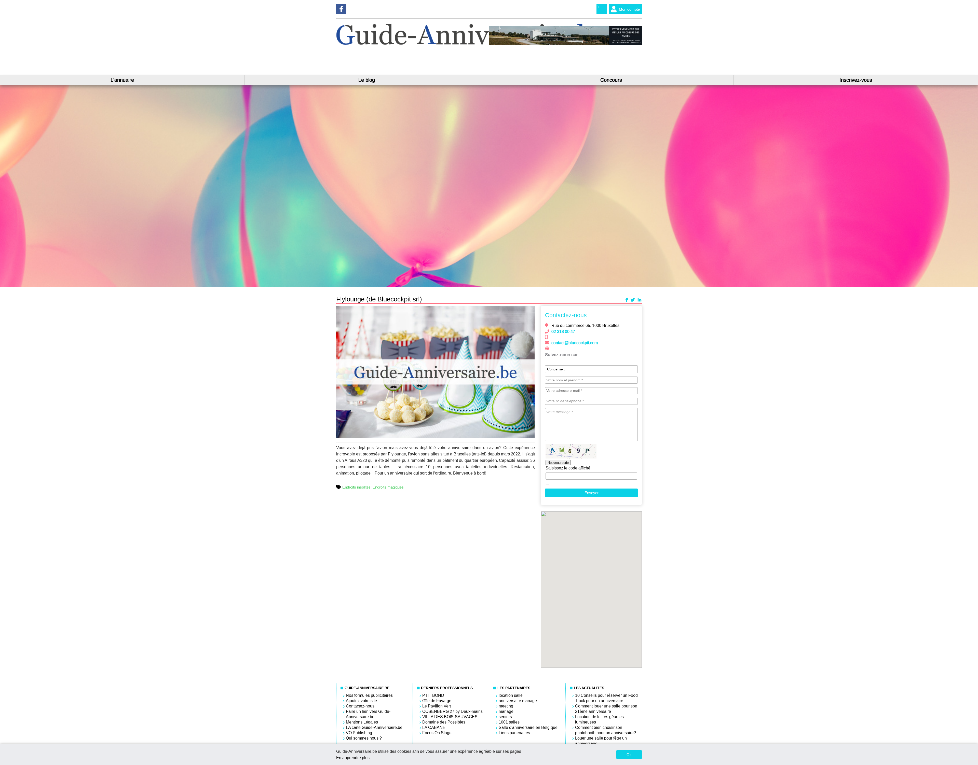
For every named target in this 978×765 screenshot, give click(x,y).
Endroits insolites (356, 487)
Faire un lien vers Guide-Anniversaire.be (368, 714)
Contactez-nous (360, 706)
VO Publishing (359, 732)
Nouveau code (558, 463)
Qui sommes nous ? (364, 738)
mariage (506, 711)
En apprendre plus (353, 757)
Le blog (366, 80)
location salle (511, 695)
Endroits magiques (388, 487)
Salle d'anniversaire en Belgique (528, 727)
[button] (530, 310)
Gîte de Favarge (436, 700)
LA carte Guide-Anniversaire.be (374, 727)
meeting (506, 706)
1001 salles (509, 722)
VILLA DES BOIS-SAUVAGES (450, 716)
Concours (611, 80)
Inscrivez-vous (855, 80)
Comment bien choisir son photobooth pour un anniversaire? (605, 730)
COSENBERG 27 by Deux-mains (452, 711)
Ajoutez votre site (361, 700)
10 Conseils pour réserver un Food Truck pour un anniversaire (606, 698)
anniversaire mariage (518, 700)
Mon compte (629, 9)
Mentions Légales (362, 722)
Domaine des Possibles (443, 722)
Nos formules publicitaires (369, 695)
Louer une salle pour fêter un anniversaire (601, 740)
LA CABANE (433, 727)
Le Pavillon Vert (436, 706)
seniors (505, 716)
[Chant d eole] (565, 43)
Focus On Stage (437, 732)
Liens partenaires (514, 732)
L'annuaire (122, 80)
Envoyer (592, 493)
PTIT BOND (433, 695)
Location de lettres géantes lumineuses (599, 719)
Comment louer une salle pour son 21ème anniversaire (606, 708)
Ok (629, 755)
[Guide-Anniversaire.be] (470, 43)
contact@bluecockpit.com (574, 342)
